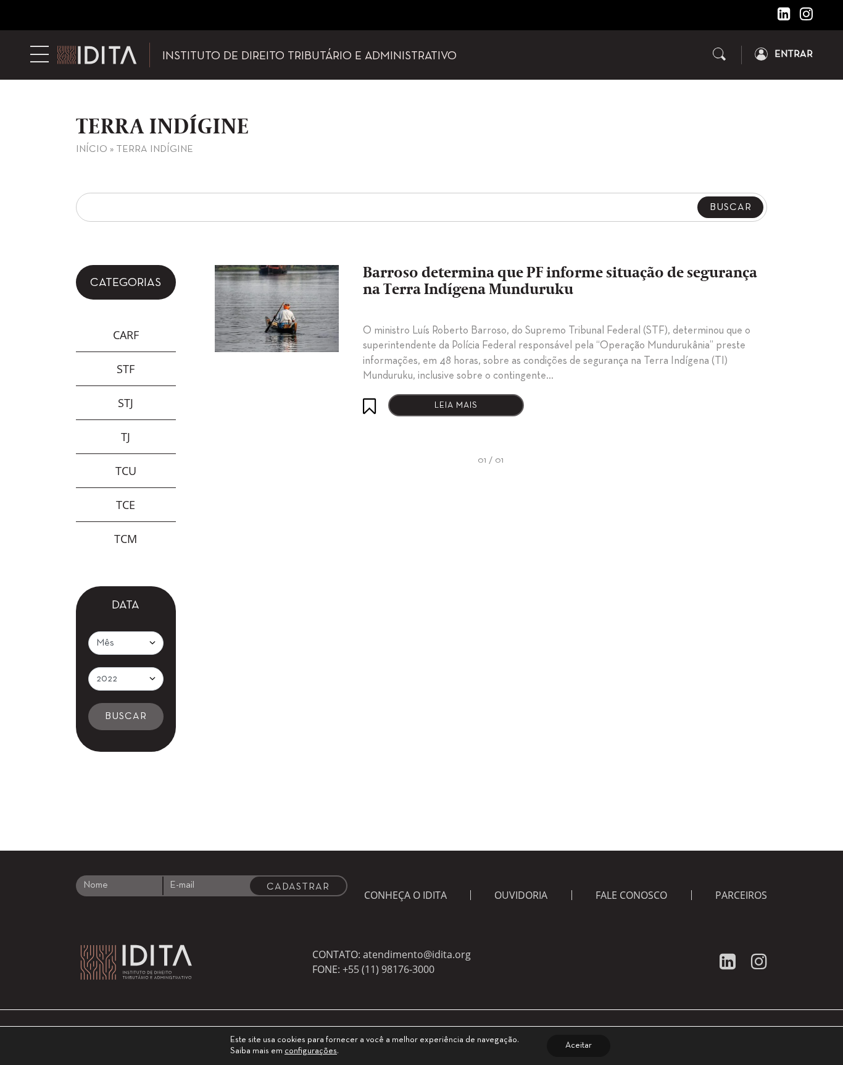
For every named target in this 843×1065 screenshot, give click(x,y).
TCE (125, 504)
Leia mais (456, 406)
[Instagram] (802, 16)
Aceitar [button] (578, 1046)
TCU (125, 470)
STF (126, 368)
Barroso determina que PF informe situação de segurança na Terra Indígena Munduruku (560, 281)
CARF (126, 334)
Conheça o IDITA (405, 895)
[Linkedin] (779, 16)
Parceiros (741, 895)
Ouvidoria (520, 895)
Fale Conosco (631, 895)
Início (91, 149)
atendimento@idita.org (417, 954)
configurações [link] (310, 1051)
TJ (125, 436)
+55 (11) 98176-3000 (388, 969)
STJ (125, 402)
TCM (125, 538)
